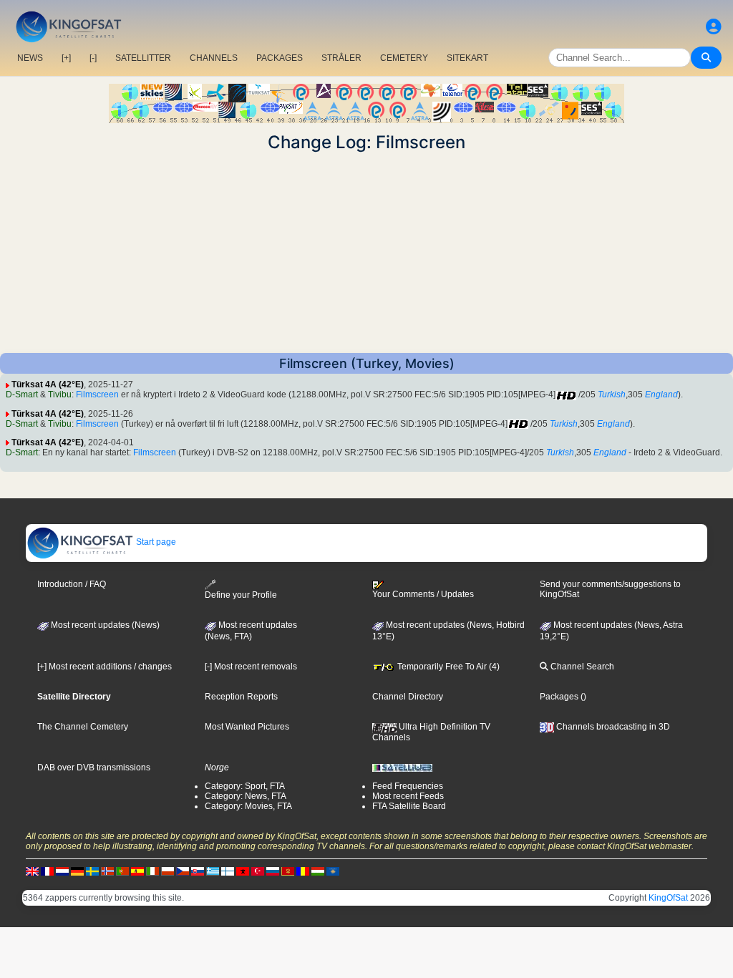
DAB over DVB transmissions (93, 767)
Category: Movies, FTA (248, 806)
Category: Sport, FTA (245, 786)
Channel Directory (407, 697)
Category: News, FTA (245, 796)
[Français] (47, 871)
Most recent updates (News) (104, 625)
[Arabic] (242, 871)
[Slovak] (197, 871)
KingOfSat (668, 898)
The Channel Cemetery (82, 727)
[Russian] (272, 871)
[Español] (137, 871)
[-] (93, 58)
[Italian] (152, 871)
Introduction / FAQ (71, 584)
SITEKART (467, 58)
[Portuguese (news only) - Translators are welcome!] (122, 871)
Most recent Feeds (408, 796)
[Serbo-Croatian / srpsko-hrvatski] (287, 871)
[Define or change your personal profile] (714, 27)
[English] (32, 871)
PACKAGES (279, 58)
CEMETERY (404, 58)
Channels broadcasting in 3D (612, 727)
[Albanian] (332, 871)
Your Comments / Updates (423, 594)
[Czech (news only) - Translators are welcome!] (182, 871)
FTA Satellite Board (409, 806)
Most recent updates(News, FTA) (251, 630)
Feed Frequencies (407, 786)
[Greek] (212, 871)
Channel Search (581, 667)
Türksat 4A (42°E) (47, 384)
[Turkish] (257, 871)
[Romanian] (302, 871)
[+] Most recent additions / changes (104, 667)
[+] (66, 58)
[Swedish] (92, 871)
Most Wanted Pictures (247, 727)
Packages (559, 697)
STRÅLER (341, 58)
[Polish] (167, 871)
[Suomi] (227, 871)
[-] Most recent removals (251, 667)
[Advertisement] (366, 252)
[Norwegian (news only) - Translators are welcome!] (107, 871)
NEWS (30, 58)
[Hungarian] (317, 871)
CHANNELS (214, 58)
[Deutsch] (77, 871)
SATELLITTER (143, 58)
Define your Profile (241, 595)
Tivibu (60, 394)
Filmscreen (97, 394)
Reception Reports (241, 697)
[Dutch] (62, 871)
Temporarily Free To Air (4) (447, 667)
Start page (155, 542)
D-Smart (22, 394)
